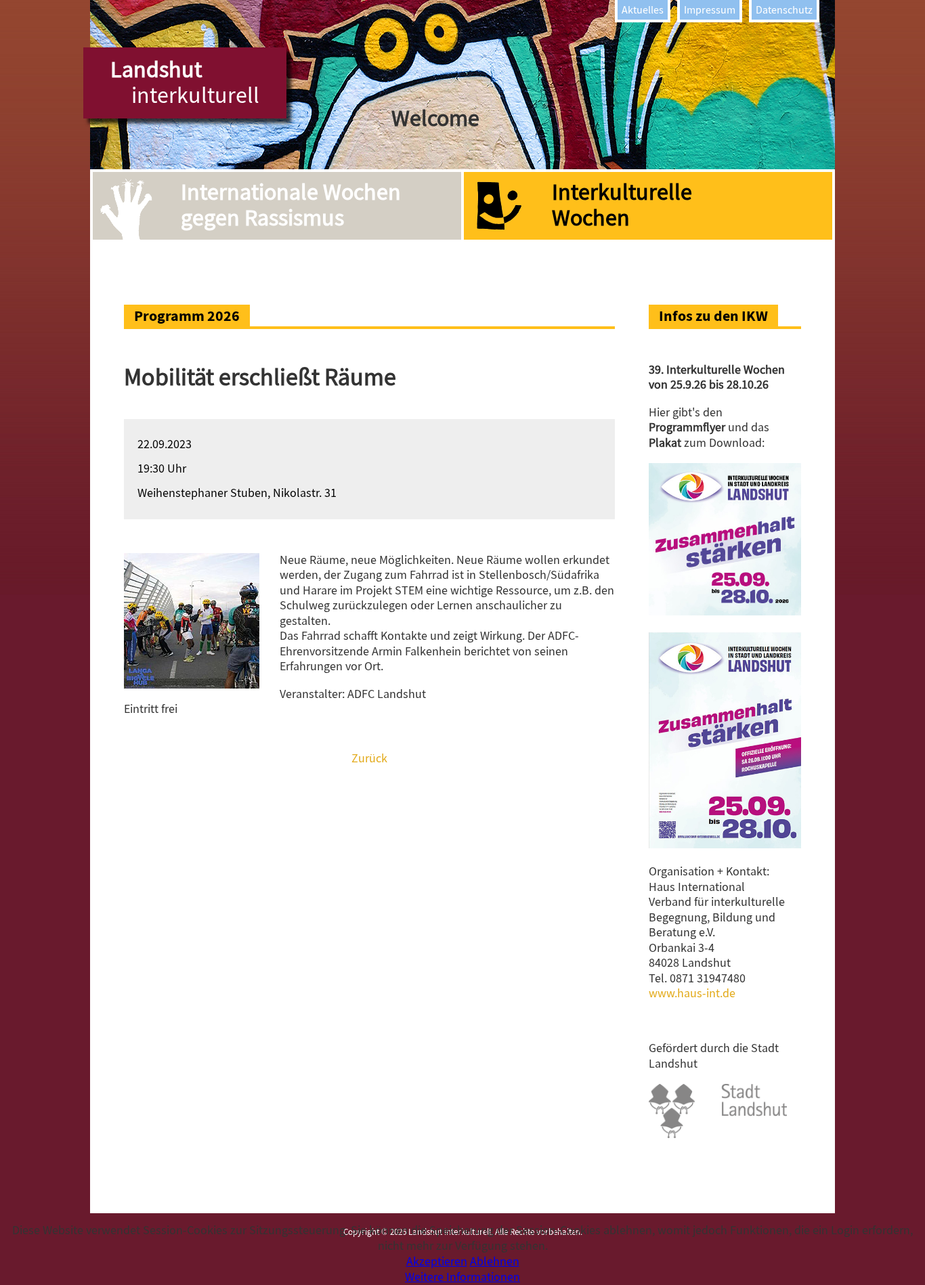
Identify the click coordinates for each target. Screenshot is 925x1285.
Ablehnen (494, 1261)
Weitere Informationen (462, 1277)
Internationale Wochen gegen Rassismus (291, 205)
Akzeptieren (436, 1261)
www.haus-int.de (692, 993)
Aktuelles (643, 10)
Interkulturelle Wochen (622, 205)
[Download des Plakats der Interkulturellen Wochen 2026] (725, 844)
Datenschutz (784, 10)
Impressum (709, 10)
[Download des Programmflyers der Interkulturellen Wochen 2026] (725, 611)
